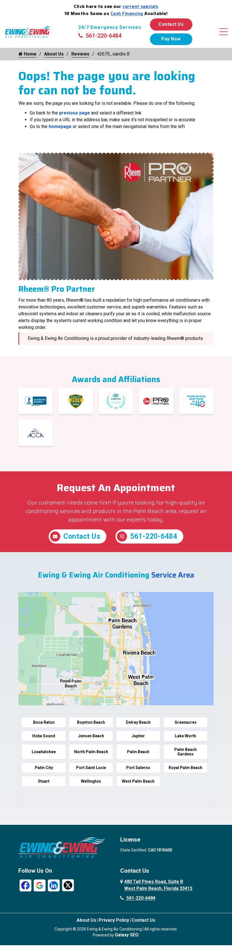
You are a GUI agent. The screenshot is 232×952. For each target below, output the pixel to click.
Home (29, 54)
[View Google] (40, 885)
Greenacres (186, 722)
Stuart (44, 781)
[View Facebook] (25, 885)
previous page (74, 113)
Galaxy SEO (127, 935)
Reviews (80, 54)
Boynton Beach (91, 722)
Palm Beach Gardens (185, 751)
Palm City (44, 767)
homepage (60, 126)
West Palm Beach (138, 781)
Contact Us (171, 24)
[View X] (68, 885)
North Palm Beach (91, 751)
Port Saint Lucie (91, 767)
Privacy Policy (114, 920)
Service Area (172, 575)
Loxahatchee (44, 751)
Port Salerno (138, 767)
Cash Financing (127, 13)
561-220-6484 (103, 35)
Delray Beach (138, 722)
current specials (140, 6)
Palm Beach (138, 751)
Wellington (91, 781)
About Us (54, 54)
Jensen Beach (91, 736)
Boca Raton (44, 722)
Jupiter (138, 736)
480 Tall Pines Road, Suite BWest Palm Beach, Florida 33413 (158, 885)
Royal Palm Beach (185, 767)
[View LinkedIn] (54, 885)
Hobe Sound (43, 736)
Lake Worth (185, 736)
